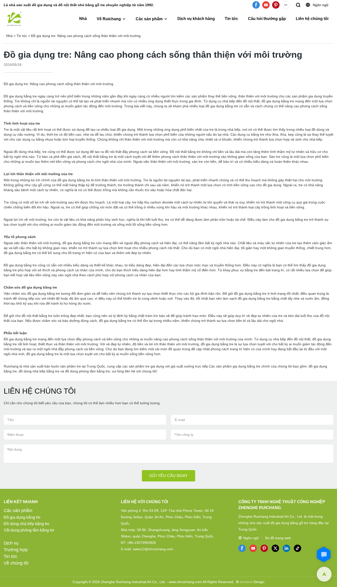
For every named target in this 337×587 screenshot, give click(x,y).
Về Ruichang (109, 19)
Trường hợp (16, 549)
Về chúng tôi (16, 563)
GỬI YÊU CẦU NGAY (168, 476)
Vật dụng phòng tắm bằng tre (29, 530)
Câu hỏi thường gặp (267, 19)
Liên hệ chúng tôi (312, 19)
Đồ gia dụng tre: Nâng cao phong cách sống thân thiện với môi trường (86, 36)
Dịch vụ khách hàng (196, 19)
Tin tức (231, 19)
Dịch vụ (11, 543)
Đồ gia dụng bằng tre (22, 517)
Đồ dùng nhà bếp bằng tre (26, 524)
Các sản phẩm (149, 19)
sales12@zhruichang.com (153, 549)
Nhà (83, 19)
